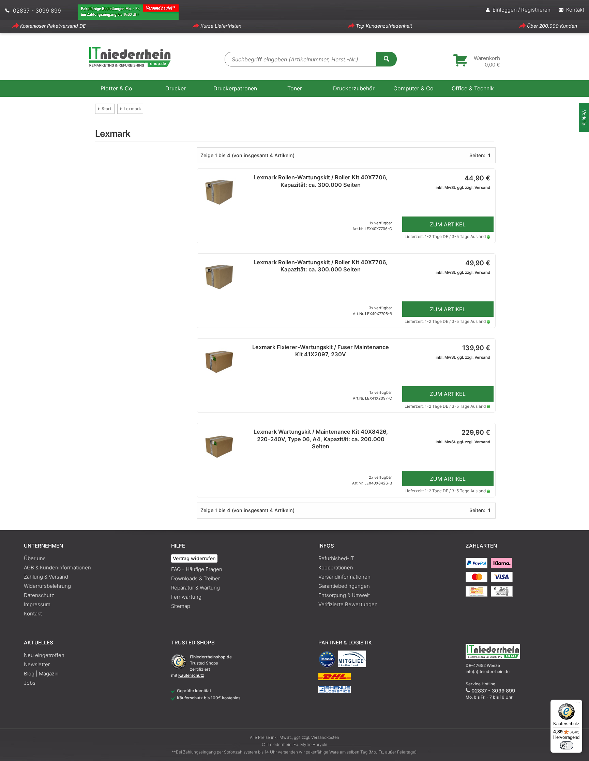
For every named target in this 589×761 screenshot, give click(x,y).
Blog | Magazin (41, 673)
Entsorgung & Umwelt (344, 595)
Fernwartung (186, 597)
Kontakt (33, 613)
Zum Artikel (448, 224)
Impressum (37, 604)
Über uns (35, 558)
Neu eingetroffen (44, 655)
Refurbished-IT (336, 558)
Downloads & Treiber (195, 578)
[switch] (566, 745)
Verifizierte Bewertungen (348, 604)
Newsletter (37, 664)
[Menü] (578, 704)
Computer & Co (413, 88)
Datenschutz (39, 595)
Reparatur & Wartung (195, 587)
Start (106, 108)
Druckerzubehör (354, 88)
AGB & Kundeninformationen (57, 567)
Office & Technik (473, 88)
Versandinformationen (344, 576)
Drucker (175, 88)
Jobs (29, 683)
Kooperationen (335, 567)
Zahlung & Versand (46, 576)
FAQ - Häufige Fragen (196, 569)
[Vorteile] (584, 117)
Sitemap (180, 606)
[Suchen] (386, 58)
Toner (294, 88)
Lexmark (132, 108)
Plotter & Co (116, 88)
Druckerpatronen (235, 88)
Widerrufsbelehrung (47, 586)
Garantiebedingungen (344, 586)
